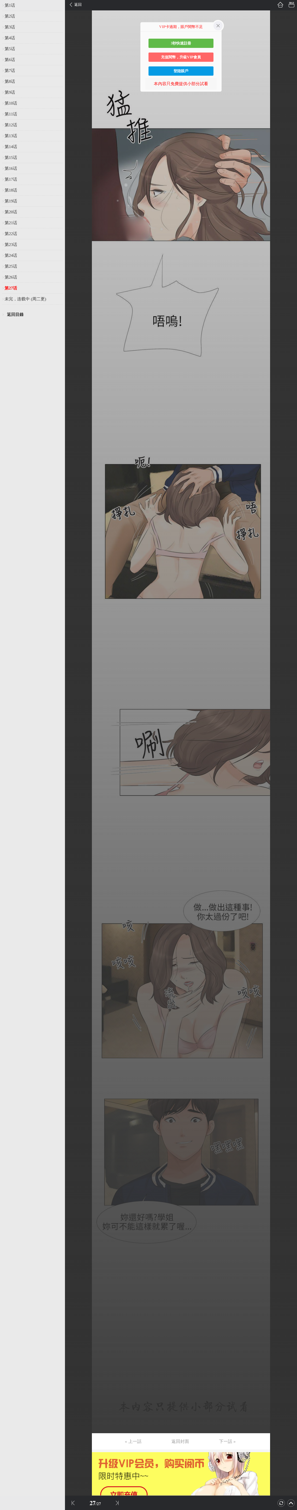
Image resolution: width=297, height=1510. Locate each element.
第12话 (11, 125)
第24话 (11, 255)
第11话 (11, 114)
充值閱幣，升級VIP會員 (181, 57)
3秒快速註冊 (181, 43)
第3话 (10, 27)
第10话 (11, 103)
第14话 (11, 146)
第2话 (10, 16)
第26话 (11, 277)
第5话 (10, 49)
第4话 (10, 38)
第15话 (11, 157)
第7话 (10, 70)
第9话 (10, 92)
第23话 (11, 244)
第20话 (11, 212)
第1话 (10, 5)
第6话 (10, 59)
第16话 (11, 168)
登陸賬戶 (181, 71)
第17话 (11, 179)
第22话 (11, 233)
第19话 (11, 201)
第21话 (11, 223)
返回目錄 (15, 314)
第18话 (11, 190)
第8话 (10, 81)
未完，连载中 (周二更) (25, 299)
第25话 (11, 266)
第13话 (11, 136)
